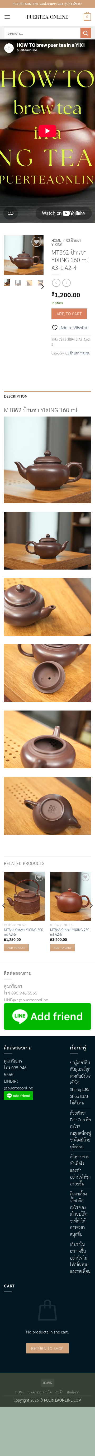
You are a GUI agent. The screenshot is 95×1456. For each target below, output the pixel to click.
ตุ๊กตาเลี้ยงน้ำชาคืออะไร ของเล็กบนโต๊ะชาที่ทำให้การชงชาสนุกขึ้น (78, 1214)
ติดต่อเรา (73, 1392)
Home (56, 240)
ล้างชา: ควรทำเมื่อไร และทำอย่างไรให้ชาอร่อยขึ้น (80, 1170)
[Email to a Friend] (75, 365)
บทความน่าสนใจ (40, 1392)
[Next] (36, 256)
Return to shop (47, 1348)
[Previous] (11, 256)
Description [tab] (15, 396)
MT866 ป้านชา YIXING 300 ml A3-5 (23, 932)
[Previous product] (66, 283)
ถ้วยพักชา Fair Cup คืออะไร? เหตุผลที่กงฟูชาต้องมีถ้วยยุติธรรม (80, 1129)
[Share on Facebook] (56, 365)
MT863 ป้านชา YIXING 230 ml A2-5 (69, 932)
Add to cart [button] (16, 948)
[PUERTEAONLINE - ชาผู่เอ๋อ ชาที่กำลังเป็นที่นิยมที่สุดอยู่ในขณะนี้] (47, 17)
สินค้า (59, 1392)
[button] (7, 17)
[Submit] (85, 33)
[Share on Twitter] (65, 365)
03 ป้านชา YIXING (66, 242)
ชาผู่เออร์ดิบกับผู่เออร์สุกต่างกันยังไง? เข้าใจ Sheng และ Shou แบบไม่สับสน (80, 1083)
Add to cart (69, 313)
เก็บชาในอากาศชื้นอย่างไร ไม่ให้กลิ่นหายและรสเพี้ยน (80, 1257)
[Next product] (56, 283)
